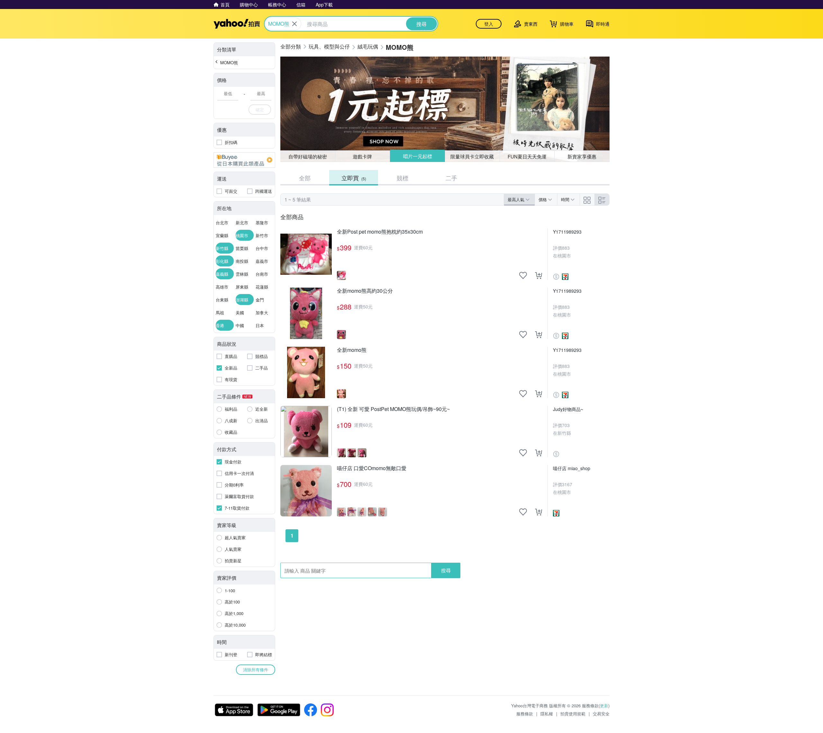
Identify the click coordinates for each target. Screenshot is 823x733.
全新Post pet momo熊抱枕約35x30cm (380, 231)
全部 (305, 178)
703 (566, 425)
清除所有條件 (255, 669)
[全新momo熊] (306, 372)
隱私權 (546, 714)
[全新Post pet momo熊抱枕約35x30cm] (306, 254)
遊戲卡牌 (362, 156)
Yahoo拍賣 (236, 23)
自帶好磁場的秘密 (307, 156)
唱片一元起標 (417, 156)
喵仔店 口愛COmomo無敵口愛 (371, 468)
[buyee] (244, 160)
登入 (488, 24)
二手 (451, 178)
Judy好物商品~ (568, 409)
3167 (567, 484)
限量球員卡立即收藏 (472, 156)
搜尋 (446, 570)
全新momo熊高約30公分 (365, 291)
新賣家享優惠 (581, 156)
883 (566, 248)
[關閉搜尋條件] (294, 24)
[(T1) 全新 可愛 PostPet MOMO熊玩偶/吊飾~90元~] (306, 431)
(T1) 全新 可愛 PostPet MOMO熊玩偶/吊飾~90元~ (393, 409)
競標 (402, 178)
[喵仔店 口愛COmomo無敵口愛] (306, 490)
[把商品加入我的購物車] (538, 275)
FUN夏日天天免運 (527, 156)
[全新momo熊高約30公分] (306, 313)
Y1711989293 (567, 231)
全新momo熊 (351, 350)
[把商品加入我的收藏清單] (523, 275)
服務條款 (524, 714)
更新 (604, 705)
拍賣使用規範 (572, 714)
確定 (260, 109)
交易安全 (601, 714)
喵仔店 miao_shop (571, 468)
